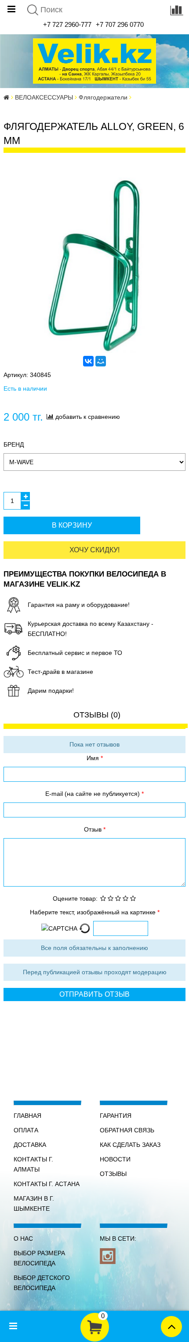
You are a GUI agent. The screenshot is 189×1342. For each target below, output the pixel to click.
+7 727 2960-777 (67, 24)
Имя (94, 758)
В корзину (72, 525)
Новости (115, 1159)
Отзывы (113, 1173)
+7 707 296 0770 (120, 24)
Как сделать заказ (130, 1144)
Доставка (30, 1144)
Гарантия (115, 1115)
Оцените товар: (75, 898)
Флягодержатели (103, 97)
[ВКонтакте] (88, 361)
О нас (23, 1238)
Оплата (26, 1130)
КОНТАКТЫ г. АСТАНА (47, 1183)
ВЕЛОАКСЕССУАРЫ (44, 97)
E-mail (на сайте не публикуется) (93, 793)
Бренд (14, 444)
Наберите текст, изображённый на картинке (93, 912)
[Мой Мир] (100, 361)
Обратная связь (127, 1130)
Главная (27, 1115)
